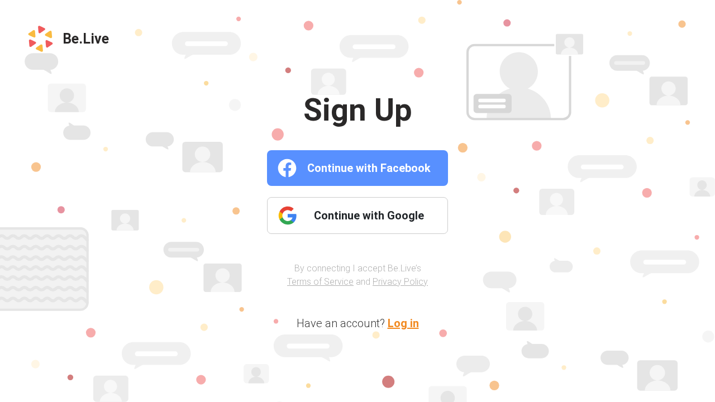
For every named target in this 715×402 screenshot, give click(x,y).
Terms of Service (320, 281)
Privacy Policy (400, 281)
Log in (403, 323)
